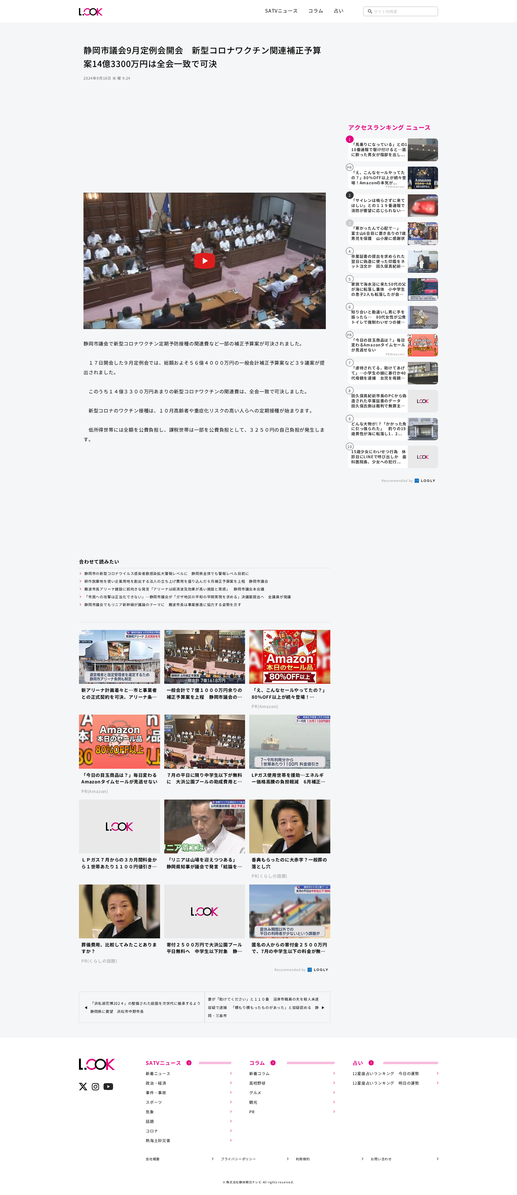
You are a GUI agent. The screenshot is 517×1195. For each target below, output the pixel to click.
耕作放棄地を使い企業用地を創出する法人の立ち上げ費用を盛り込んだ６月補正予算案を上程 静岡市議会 (176, 581)
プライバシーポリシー (238, 1158)
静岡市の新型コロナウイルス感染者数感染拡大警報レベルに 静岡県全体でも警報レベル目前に (166, 573)
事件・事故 (156, 1092)
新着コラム (259, 1073)
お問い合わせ (381, 1158)
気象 (150, 1112)
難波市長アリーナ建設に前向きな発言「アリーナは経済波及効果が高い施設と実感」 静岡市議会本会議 (174, 588)
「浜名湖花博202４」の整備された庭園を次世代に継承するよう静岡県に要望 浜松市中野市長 (145, 1007)
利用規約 (303, 1158)
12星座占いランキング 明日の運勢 (385, 1083)
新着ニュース (158, 1073)
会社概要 (153, 1158)
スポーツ (154, 1102)
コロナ (152, 1131)
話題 (150, 1121)
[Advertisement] (204, 145)
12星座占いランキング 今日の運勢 (385, 1073)
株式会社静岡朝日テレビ (244, 1182)
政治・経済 (156, 1083)
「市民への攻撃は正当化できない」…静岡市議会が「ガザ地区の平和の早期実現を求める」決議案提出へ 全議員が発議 (189, 596)
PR (252, 1112)
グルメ (255, 1092)
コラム (315, 10)
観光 (253, 1102)
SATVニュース (281, 10)
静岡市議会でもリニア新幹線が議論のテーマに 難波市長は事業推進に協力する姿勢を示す (162, 604)
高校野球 (257, 1083)
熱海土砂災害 (158, 1140)
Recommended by (290, 969)
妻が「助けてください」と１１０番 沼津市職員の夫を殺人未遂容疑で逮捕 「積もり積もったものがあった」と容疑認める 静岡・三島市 (263, 1007)
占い (339, 10)
